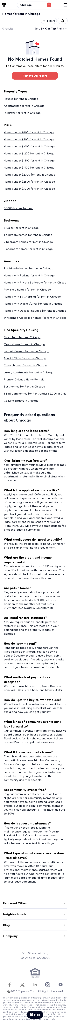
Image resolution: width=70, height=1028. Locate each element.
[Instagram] (47, 984)
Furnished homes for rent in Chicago (27, 289)
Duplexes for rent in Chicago (22, 113)
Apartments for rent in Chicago (24, 106)
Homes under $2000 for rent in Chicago (29, 174)
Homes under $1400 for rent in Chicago (29, 160)
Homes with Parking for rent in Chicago (29, 275)
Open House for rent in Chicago (24, 344)
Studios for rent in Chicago (21, 228)
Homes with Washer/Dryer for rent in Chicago (33, 303)
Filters (51, 20)
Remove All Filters (35, 75)
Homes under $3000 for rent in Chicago (29, 188)
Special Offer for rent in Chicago (25, 358)
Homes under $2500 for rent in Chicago (29, 181)
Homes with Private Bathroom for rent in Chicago (36, 282)
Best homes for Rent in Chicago (24, 386)
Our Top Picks (54, 28)
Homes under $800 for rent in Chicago (29, 132)
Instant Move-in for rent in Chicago (26, 351)
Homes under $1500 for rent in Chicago (29, 167)
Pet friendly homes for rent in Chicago (28, 268)
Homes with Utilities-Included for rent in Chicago (35, 310)
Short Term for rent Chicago (22, 337)
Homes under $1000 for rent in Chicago (29, 146)
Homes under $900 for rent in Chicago (29, 139)
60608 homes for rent (18, 208)
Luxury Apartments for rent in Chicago (28, 372)
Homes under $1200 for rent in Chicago (29, 153)
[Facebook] (9, 984)
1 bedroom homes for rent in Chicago (28, 235)
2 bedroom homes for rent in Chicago (28, 242)
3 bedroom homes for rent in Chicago (28, 249)
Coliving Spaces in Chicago (21, 400)
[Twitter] (22, 984)
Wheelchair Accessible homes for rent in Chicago (35, 317)
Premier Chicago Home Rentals (24, 379)
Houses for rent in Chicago (21, 98)
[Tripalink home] (4, 4)
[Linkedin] (35, 984)
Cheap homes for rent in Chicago (25, 365)
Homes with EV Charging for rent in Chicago (32, 296)
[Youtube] (60, 984)
